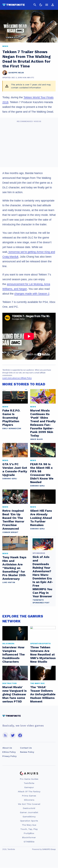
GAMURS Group (49, 849)
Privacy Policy (9, 756)
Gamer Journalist (29, 812)
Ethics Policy (9, 752)
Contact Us (26, 748)
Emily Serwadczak (11, 428)
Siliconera (29, 800)
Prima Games (29, 795)
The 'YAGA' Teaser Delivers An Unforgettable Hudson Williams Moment (42, 694)
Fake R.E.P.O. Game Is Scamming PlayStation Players (11, 418)
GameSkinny (29, 816)
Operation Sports (29, 821)
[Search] (35, 5)
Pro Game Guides (29, 779)
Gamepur (29, 787)
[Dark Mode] (41, 5)
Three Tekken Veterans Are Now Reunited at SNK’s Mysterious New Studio (43, 654)
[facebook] (20, 735)
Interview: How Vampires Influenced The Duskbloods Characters (13, 654)
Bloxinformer (29, 837)
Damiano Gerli (9, 479)
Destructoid (29, 808)
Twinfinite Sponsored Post (41, 601)
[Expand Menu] (47, 5)
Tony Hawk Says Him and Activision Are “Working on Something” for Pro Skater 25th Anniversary (14, 567)
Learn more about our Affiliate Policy (17, 378)
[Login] (53, 5)
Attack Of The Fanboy (29, 791)
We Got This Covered (29, 804)
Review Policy (27, 752)
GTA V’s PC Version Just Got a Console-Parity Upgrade (14, 469)
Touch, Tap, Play (29, 829)
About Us (7, 748)
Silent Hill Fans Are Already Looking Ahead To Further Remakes (41, 518)
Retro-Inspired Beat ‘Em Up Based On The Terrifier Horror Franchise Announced (13, 519)
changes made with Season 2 (31, 293)
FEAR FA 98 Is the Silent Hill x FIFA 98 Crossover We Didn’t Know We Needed (41, 473)
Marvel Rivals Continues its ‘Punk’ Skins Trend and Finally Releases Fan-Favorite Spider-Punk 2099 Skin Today (43, 423)
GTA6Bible (29, 841)
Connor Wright (10, 532)
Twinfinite (29, 783)
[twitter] (13, 735)
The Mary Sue (29, 825)
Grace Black (36, 439)
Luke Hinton (8, 582)
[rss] (5, 735)
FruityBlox (29, 833)
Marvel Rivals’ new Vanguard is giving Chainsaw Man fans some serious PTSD (14, 694)
